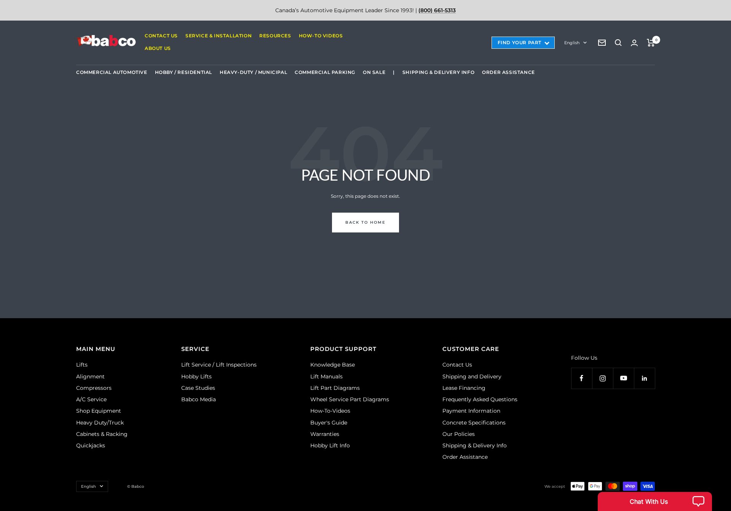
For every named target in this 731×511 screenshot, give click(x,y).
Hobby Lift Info (330, 445)
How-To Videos (321, 35)
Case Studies (198, 387)
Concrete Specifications (474, 422)
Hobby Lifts (196, 376)
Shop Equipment (98, 410)
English (571, 42)
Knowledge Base (332, 364)
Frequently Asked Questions (479, 399)
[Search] (618, 42)
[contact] (602, 43)
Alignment (90, 376)
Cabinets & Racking (102, 434)
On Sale (374, 72)
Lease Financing (463, 387)
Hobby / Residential (183, 72)
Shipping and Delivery (471, 376)
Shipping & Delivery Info (438, 72)
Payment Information (471, 410)
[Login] (634, 43)
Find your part (519, 42)
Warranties (324, 434)
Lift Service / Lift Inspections (219, 364)
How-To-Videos (330, 410)
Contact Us (161, 35)
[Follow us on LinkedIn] (644, 378)
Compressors (94, 387)
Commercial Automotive (111, 72)
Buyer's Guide (328, 422)
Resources (275, 35)
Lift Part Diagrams (335, 387)
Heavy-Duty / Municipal (253, 72)
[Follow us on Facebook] (581, 378)
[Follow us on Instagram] (602, 378)
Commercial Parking (325, 72)
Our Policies (458, 434)
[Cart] (651, 42)
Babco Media (198, 399)
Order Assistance (508, 72)
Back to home (365, 222)
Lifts (82, 364)
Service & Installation (218, 35)
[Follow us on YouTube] (623, 378)
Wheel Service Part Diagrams (349, 399)
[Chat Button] (655, 501)
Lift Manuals (326, 376)
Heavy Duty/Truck (100, 422)
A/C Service (91, 399)
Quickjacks (90, 445)
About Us (158, 48)
